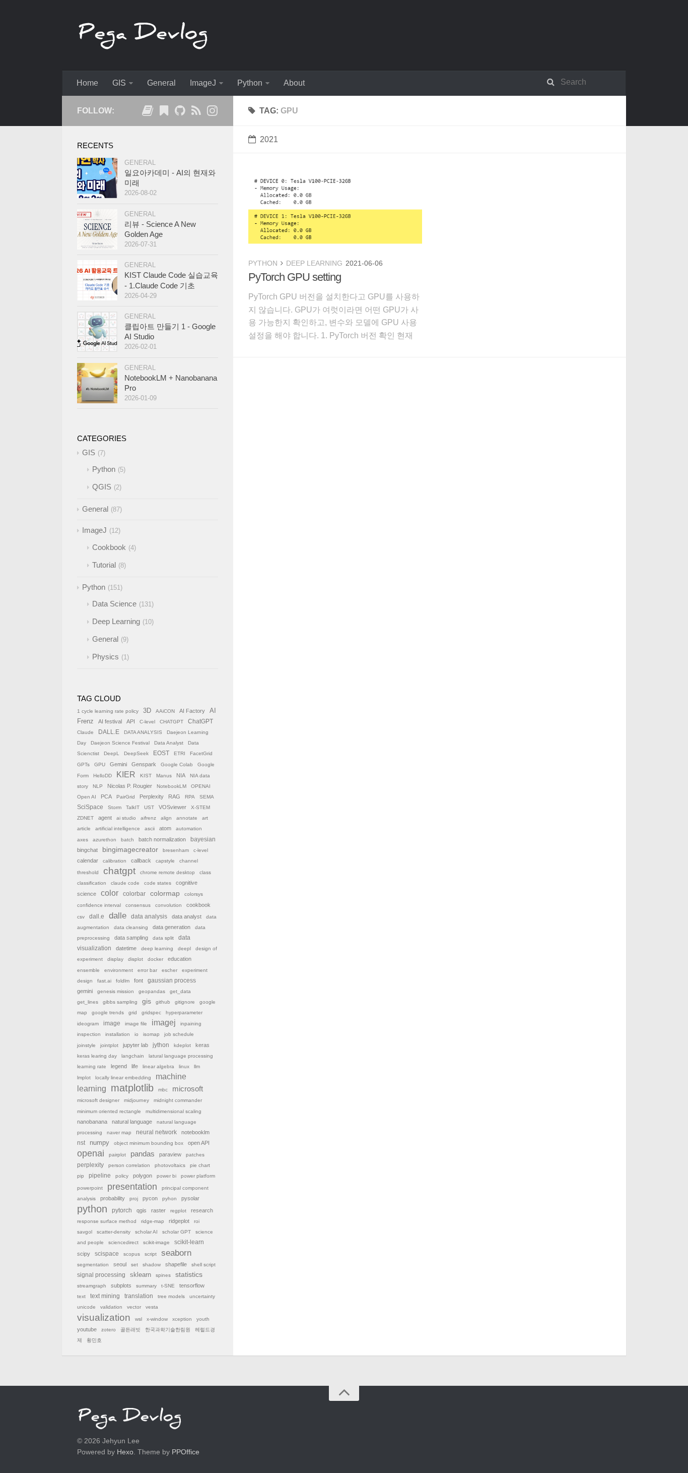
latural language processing (181, 1056)
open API (199, 1143)
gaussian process (172, 980)
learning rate (91, 1066)
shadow (152, 1264)
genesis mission (115, 991)
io (136, 1034)
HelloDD (102, 775)
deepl (184, 948)
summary (146, 1285)
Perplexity (152, 796)
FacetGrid (201, 753)
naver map (119, 1132)
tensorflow (191, 1285)
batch (127, 839)
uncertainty (202, 1296)
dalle (117, 915)
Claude (85, 732)
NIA (180, 775)
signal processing (101, 1275)
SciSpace (90, 807)
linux (184, 1066)
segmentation (93, 1264)
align (166, 818)
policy (121, 1176)
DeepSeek (136, 753)
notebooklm (195, 1132)
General (161, 83)
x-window (157, 1319)
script (151, 1254)
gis (146, 1001)
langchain (132, 1056)
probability (112, 1198)
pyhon (169, 1198)
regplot (178, 1210)
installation (117, 1034)
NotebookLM (171, 786)
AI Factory (192, 711)
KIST (146, 775)
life (134, 1066)
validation (111, 1307)
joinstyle (86, 1045)
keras (202, 1045)
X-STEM (200, 807)
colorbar (134, 893)
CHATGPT (171, 721)
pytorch (122, 1210)
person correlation (129, 1165)
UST (149, 807)
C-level (147, 721)
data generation (171, 927)
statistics (188, 1274)
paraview (170, 1154)
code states (157, 883)
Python (249, 83)
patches (195, 1154)
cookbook (198, 905)
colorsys (193, 894)
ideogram (88, 1023)
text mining (105, 1296)
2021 (269, 139)
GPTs (83, 764)
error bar (147, 970)
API (130, 721)
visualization (103, 1317)
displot (135, 959)
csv (81, 916)
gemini (85, 991)
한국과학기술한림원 (167, 1329)
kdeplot (182, 1045)
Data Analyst (168, 743)
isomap (151, 1034)
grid (132, 1012)
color (109, 893)
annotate (186, 818)
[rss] (196, 112)
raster (158, 1210)
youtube (87, 1329)
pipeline (100, 1175)
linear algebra (158, 1066)
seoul (119, 1264)
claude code (125, 883)
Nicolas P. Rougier (129, 786)
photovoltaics (170, 1165)
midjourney (136, 1100)
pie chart (200, 1165)
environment (118, 970)
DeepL (111, 753)
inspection (89, 1034)
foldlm (122, 981)
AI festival (110, 721)
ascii (150, 828)
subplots (121, 1285)
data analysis (149, 916)
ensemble (88, 970)
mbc (163, 1089)
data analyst (186, 916)
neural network (156, 1132)
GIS (119, 83)
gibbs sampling (120, 1002)
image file (136, 1023)
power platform (198, 1176)
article (84, 828)
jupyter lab (135, 1045)
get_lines (87, 1002)
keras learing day (97, 1056)
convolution (168, 905)
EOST (161, 753)
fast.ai (104, 981)
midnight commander (178, 1100)
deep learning (157, 948)
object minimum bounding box (148, 1143)
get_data (180, 991)
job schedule (179, 1034)
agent (105, 818)
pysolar (190, 1198)
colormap (165, 893)
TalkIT (133, 807)
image (111, 1023)
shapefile (176, 1264)
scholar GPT (176, 1232)
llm (197, 1066)
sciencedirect (123, 1242)
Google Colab (177, 764)
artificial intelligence (117, 828)
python (92, 1208)
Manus (164, 775)
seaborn (176, 1253)
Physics (105, 656)
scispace (107, 1253)
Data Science (114, 603)
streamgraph (91, 1285)
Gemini (118, 764)
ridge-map (152, 1221)
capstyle (165, 861)
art (205, 818)
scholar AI (146, 1232)
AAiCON (165, 711)
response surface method (106, 1221)
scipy (83, 1254)
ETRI (179, 753)
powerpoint (90, 1188)
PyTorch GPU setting (294, 277)
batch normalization (162, 839)
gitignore (185, 1002)
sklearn (140, 1274)
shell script (203, 1264)
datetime (126, 948)
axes (82, 839)
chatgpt (119, 871)
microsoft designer (98, 1100)
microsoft (187, 1089)
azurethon (104, 839)
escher (169, 970)
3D (147, 710)
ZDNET (85, 818)
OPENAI (201, 786)
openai (90, 1153)
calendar (87, 860)
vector (134, 1307)
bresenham (176, 850)
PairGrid (125, 797)
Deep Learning (314, 263)
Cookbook (109, 547)
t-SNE (168, 1285)
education (179, 959)
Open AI (86, 797)
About (294, 83)
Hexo (125, 1452)
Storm (114, 807)
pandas (142, 1153)
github (163, 1002)
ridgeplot (179, 1221)
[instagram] (212, 112)
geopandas (152, 991)
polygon (142, 1176)
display (115, 959)
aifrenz (148, 818)
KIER (125, 774)
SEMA (206, 797)
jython (161, 1045)
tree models (171, 1296)
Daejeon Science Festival (120, 743)
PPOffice (185, 1452)
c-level (200, 850)
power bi (166, 1176)
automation (189, 828)
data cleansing (131, 927)
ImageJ (203, 83)
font (138, 980)
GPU (99, 764)
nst (81, 1142)
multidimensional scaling (173, 1111)
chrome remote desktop (167, 872)
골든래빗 (130, 1329)
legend (119, 1066)
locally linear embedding (123, 1077)
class (205, 872)
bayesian (203, 839)
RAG (174, 796)
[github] (180, 112)
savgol (84, 1232)
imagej (164, 1022)
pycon (150, 1198)
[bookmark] (164, 112)
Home (87, 83)
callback (141, 860)
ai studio (126, 818)
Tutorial (104, 565)
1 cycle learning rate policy (108, 711)
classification (91, 883)
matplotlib (132, 1087)
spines (163, 1275)
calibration (114, 861)
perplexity (90, 1165)
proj (133, 1198)
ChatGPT (200, 721)
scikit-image (156, 1242)
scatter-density (113, 1232)
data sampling (131, 938)
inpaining (190, 1023)
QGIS (101, 486)
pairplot (117, 1154)
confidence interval (99, 905)
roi (196, 1221)
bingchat (87, 850)
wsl (138, 1319)
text (81, 1296)
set (134, 1264)
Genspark (143, 764)
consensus (138, 905)
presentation (132, 1187)
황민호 (94, 1340)
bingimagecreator (130, 849)
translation (138, 1296)
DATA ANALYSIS (143, 732)
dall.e (96, 916)
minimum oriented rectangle (109, 1111)
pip (80, 1176)
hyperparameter (184, 1012)
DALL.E (108, 732)
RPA (190, 797)
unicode (86, 1307)
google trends (108, 1012)
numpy (99, 1142)
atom (165, 828)
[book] (148, 112)
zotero (108, 1329)
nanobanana (92, 1122)
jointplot (109, 1045)
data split (163, 938)
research (202, 1210)
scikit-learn (189, 1242)
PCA (106, 796)
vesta (152, 1307)
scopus (131, 1254)
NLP (98, 786)
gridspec (151, 1012)
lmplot (84, 1077)
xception (182, 1319)
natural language (132, 1122)
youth (203, 1319)
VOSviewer (172, 807)
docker (155, 959)
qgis (141, 1210)
